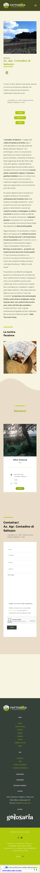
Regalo (20, 733)
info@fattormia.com (23, 803)
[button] (18, 838)
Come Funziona (20, 727)
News (20, 746)
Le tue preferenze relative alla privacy (22, 867)
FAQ (20, 761)
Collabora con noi (20, 743)
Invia (12, 627)
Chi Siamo (20, 758)
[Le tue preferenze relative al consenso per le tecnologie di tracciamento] (36, 869)
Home (20, 723)
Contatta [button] (20, 117)
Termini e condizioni (20, 765)
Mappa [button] (20, 122)
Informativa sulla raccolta (11, 871)
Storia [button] (20, 112)
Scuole (20, 739)
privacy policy (13, 610)
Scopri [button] (20, 488)
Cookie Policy (20, 779)
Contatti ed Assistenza (20, 768)
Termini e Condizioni (20, 785)
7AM (22, 856)
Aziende (20, 736)
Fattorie (20, 730)
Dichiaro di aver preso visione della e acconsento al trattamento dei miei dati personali (20, 610)
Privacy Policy (20, 774)
